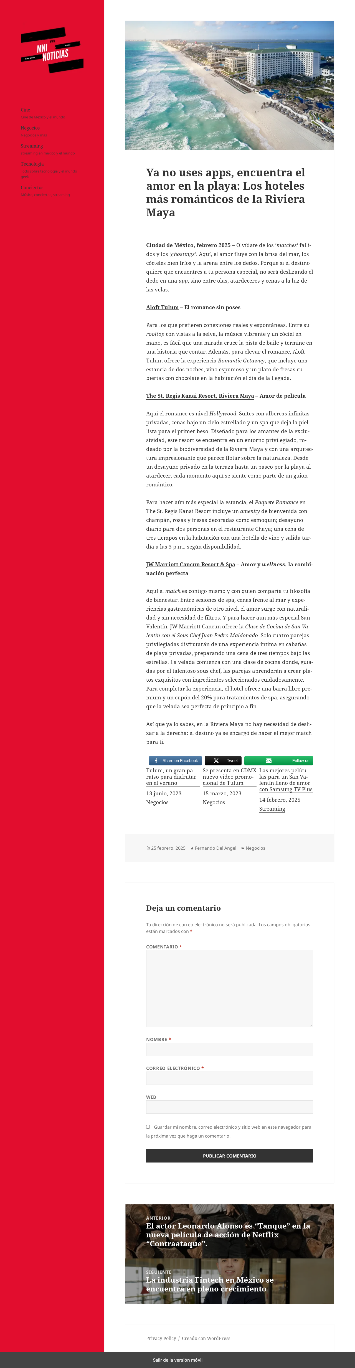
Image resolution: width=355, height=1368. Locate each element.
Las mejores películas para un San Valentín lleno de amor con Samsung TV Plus (286, 780)
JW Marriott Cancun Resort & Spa (190, 564)
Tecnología (49, 170)
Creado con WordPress (206, 1338)
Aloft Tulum (162, 307)
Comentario (164, 947)
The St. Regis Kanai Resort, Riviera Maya (200, 395)
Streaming (48, 149)
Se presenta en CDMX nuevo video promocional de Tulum (230, 776)
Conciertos (45, 191)
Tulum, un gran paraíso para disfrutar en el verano (171, 776)
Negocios (34, 131)
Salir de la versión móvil (177, 1360)
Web (151, 1097)
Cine (43, 113)
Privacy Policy (161, 1338)
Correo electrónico (175, 1068)
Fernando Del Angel (215, 848)
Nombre (158, 1039)
